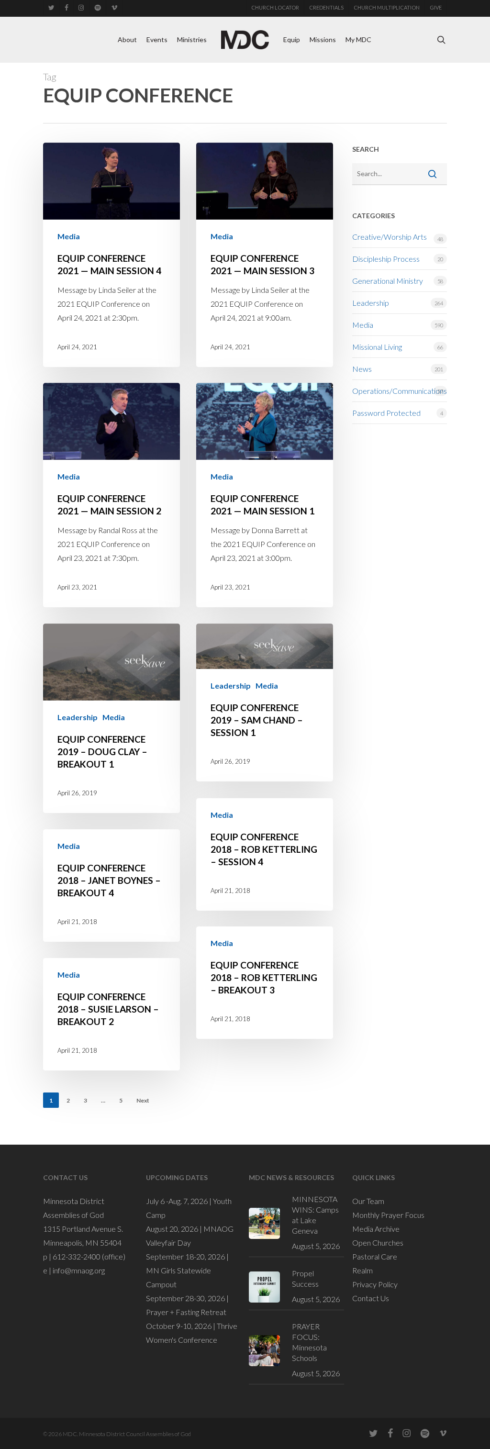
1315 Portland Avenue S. (83, 1228)
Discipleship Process (386, 258)
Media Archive (376, 1228)
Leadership (77, 717)
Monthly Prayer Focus (388, 1214)
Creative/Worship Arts (389, 236)
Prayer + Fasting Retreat (186, 1311)
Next (142, 1100)
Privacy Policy (375, 1284)
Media (68, 236)
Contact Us (370, 1298)
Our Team (368, 1200)
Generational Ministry (387, 280)
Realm (362, 1270)
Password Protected (386, 412)
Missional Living (377, 346)
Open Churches (377, 1242)
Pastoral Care (374, 1256)
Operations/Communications (399, 390)
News (362, 368)
